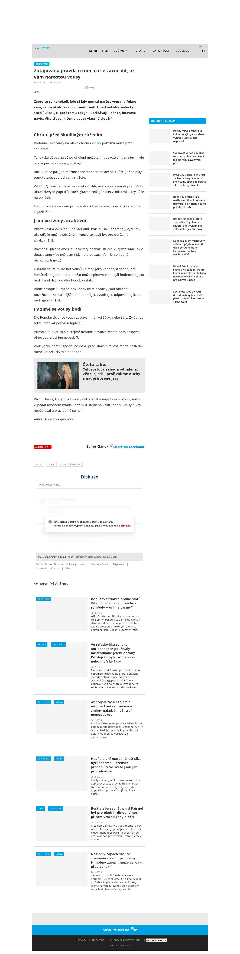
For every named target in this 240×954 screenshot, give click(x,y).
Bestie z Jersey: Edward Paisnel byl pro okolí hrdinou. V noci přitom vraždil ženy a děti (117, 812)
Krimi (93, 50)
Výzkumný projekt (70, 464)
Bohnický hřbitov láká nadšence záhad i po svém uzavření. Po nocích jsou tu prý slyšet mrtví (189, 202)
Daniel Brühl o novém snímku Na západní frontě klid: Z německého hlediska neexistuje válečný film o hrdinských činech (189, 272)
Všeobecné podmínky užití (125, 940)
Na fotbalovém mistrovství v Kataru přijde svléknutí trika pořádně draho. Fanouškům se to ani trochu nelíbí (189, 247)
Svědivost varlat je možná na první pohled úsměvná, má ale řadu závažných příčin (189, 158)
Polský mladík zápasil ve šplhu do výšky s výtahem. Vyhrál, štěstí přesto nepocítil (189, 136)
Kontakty (81, 940)
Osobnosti (184, 50)
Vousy (50, 464)
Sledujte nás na (117, 930)
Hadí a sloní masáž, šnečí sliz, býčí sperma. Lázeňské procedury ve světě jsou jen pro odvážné (116, 764)
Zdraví (59, 702)
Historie (139, 50)
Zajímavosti (161, 50)
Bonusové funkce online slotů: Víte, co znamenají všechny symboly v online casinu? (116, 603)
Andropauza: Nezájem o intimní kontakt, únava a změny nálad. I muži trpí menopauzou (111, 708)
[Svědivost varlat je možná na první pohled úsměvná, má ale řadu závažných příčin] (159, 158)
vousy (96, 143)
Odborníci (98, 940)
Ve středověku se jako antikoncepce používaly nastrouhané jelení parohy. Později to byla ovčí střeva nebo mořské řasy (113, 652)
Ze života (120, 50)
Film (105, 50)
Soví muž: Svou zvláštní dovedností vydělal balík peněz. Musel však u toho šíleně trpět (188, 297)
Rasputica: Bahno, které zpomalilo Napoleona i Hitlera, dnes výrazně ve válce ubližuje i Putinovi (187, 224)
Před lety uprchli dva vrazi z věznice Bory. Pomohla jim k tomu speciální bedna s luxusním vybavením (189, 180)
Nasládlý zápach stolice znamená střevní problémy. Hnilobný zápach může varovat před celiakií (117, 860)
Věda (38, 464)
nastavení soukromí (156, 940)
